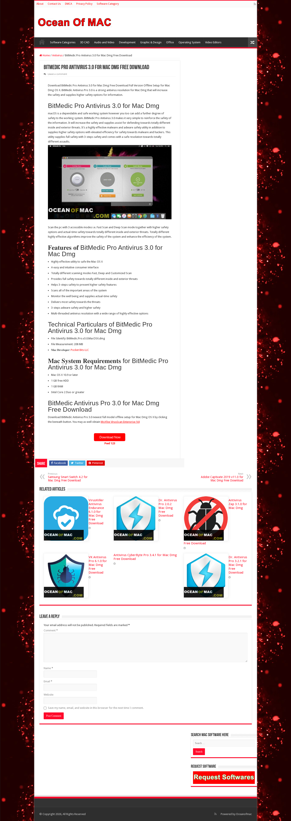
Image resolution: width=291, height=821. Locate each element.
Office (170, 42)
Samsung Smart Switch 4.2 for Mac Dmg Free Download (68, 477)
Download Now (110, 437)
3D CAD (84, 42)
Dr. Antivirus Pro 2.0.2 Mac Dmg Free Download (167, 507)
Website (48, 694)
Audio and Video (104, 42)
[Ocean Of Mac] (74, 21)
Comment (51, 630)
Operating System (189, 42)
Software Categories (62, 42)
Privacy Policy (84, 3)
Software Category (108, 3)
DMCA (68, 3)
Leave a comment (57, 74)
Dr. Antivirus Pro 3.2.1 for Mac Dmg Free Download (238, 564)
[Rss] (254, 4)
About (39, 3)
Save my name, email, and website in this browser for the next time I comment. (96, 707)
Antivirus (57, 55)
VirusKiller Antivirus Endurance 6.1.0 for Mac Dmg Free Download (96, 511)
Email (48, 681)
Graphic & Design (150, 42)
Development (127, 42)
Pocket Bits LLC (80, 350)
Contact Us (54, 3)
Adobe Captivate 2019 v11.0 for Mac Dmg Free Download (222, 477)
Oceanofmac (244, 814)
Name (48, 668)
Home (42, 41)
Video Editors (213, 42)
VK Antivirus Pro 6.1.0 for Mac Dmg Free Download (98, 564)
